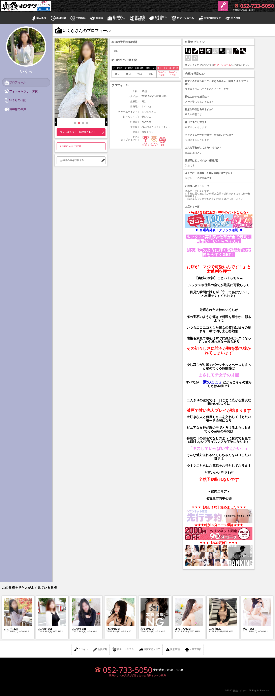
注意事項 (175, 649)
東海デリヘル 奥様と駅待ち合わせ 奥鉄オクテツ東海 (137, 675)
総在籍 (99, 18)
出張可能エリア (212, 18)
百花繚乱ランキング (119, 18)
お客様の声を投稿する (72, 160)
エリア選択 (195, 649)
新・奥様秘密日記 (140, 18)
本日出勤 (61, 18)
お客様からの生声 (161, 18)
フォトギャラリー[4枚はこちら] (77, 132)
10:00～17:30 (173, 74)
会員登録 (102, 649)
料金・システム (185, 18)
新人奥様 (41, 18)
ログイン (83, 649)
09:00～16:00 (162, 74)
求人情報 (236, 18)
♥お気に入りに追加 (70, 146)
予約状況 (81, 18)
